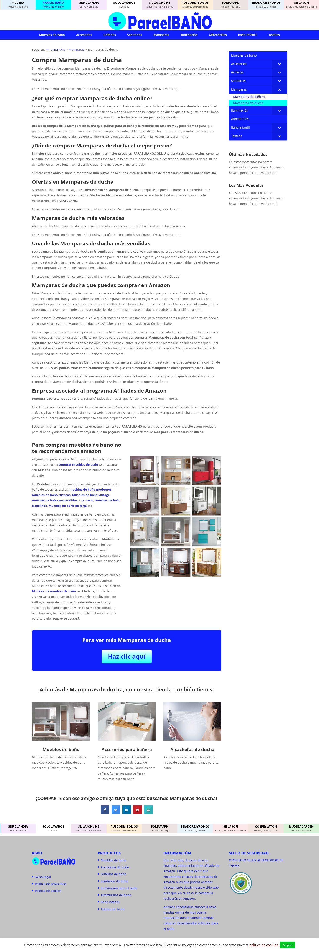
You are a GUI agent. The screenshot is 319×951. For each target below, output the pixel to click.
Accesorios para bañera (127, 749)
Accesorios (84, 35)
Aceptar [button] (288, 945)
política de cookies (263, 945)
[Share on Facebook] (105, 813)
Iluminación (189, 35)
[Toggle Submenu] (279, 64)
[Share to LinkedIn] (126, 813)
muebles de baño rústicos (51, 495)
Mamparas (161, 35)
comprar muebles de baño (78, 465)
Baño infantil (247, 35)
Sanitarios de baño (114, 881)
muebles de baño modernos (90, 489)
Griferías (109, 35)
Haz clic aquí (127, 656)
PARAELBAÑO (55, 49)
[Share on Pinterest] (137, 813)
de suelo (87, 500)
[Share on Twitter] (116, 813)
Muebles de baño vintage (91, 495)
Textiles (274, 35)
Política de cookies (48, 891)
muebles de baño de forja (67, 506)
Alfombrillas (218, 35)
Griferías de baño (113, 874)
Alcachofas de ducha (192, 749)
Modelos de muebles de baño (54, 591)
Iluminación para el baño (119, 888)
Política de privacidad (50, 884)
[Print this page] (148, 813)
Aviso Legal (43, 877)
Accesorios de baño (115, 867)
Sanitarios (134, 35)
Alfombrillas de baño (116, 895)
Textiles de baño (112, 909)
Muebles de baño (52, 35)
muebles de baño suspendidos (54, 500)
